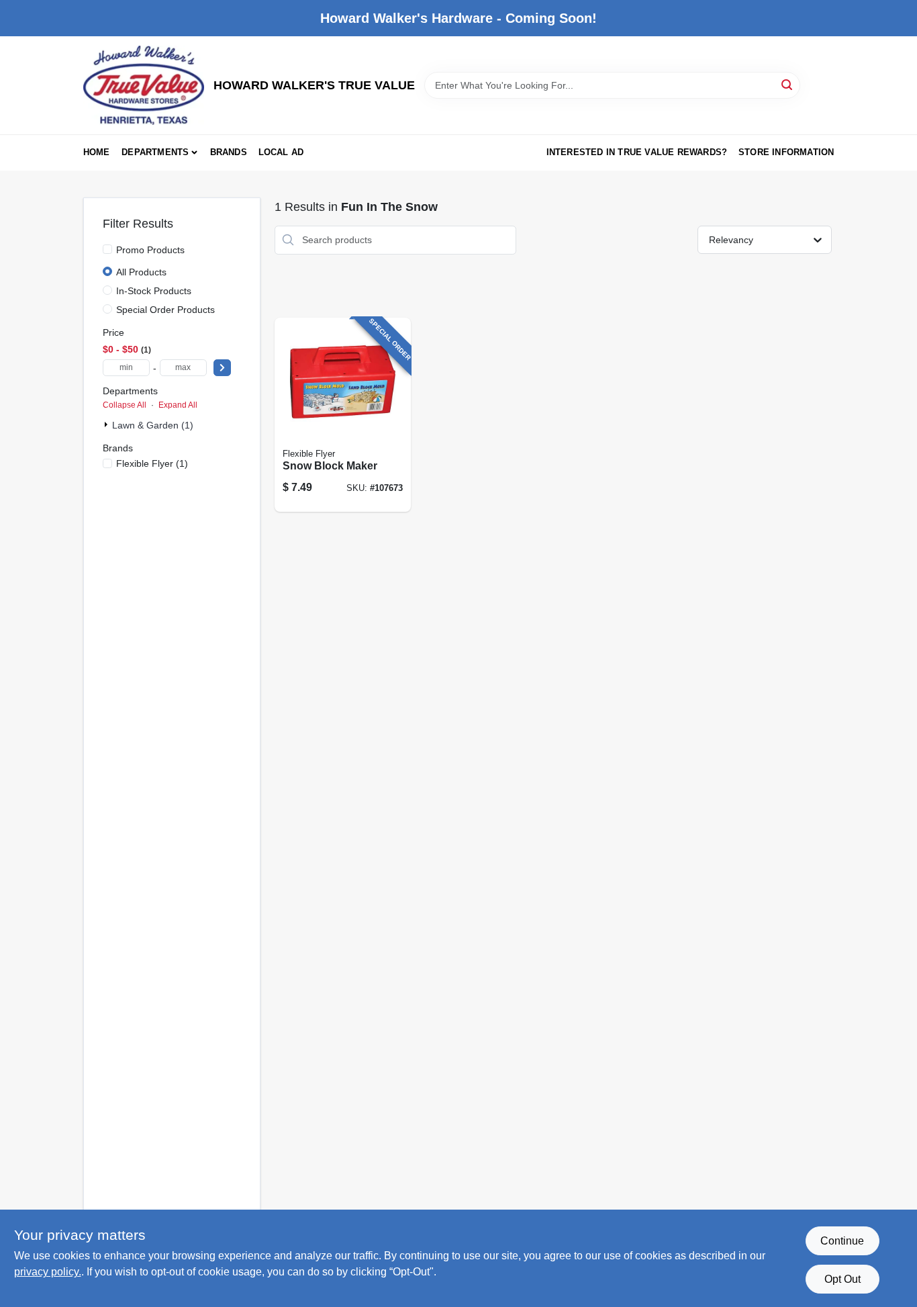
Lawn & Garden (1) (152, 425)
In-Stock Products (153, 290)
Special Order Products (165, 309)
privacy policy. (47, 1271)
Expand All (177, 405)
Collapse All (124, 405)
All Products (141, 272)
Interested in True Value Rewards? (637, 152)
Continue (842, 1241)
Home (96, 152)
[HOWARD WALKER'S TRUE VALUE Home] (143, 85)
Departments (155, 152)
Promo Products (150, 249)
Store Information (786, 152)
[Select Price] (222, 367)
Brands (228, 152)
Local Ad (281, 152)
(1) (152, 463)
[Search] (788, 84)
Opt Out (842, 1279)
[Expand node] (107, 424)
